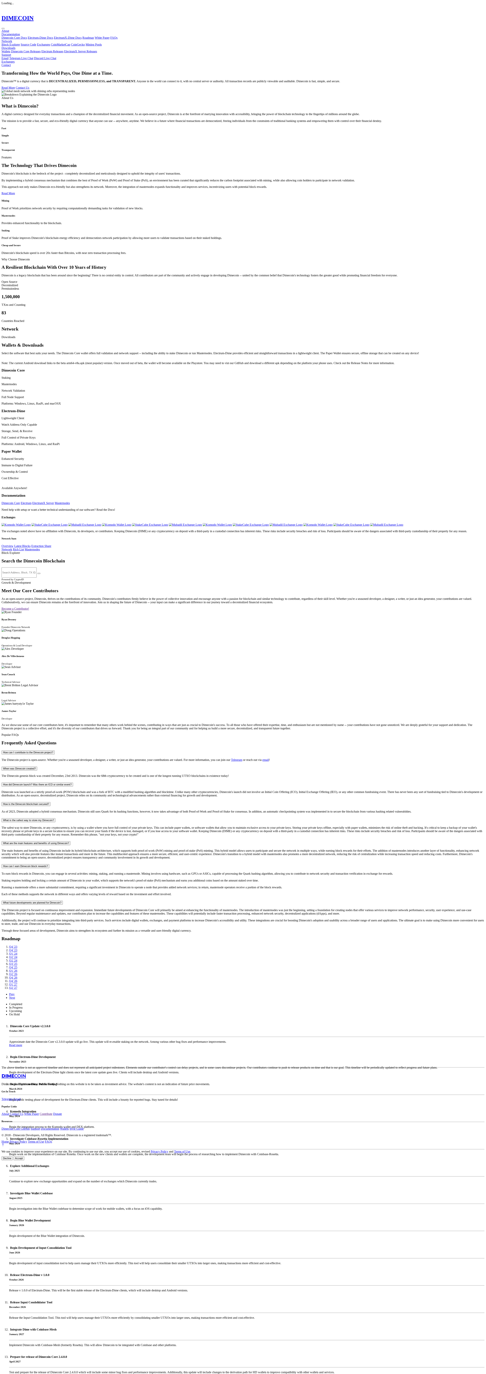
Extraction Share (41, 546)
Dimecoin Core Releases (26, 51)
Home (5, 1141)
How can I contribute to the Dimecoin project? (28, 752)
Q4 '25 (13, 967)
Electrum (26, 503)
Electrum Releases (52, 51)
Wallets (6, 51)
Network (7, 41)
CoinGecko (78, 44)
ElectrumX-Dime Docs (68, 37)
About (5, 30)
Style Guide (76, 1128)
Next (12, 997)
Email (5, 58)
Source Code (28, 44)
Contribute (46, 1113)
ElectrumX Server (43, 503)
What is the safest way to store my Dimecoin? (28, 820)
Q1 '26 (13, 970)
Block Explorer (11, 44)
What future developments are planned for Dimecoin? (32, 902)
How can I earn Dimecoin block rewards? (25, 866)
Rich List (18, 549)
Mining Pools (94, 44)
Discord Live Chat (45, 58)
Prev (12, 994)
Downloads (8, 48)
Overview (7, 546)
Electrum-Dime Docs (40, 37)
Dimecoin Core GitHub (16, 1128)
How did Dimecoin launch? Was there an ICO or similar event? (37, 784)
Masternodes (62, 503)
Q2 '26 (13, 974)
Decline (7, 1158)
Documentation (11, 34)
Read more (15, 1045)
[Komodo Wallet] (16, 524)
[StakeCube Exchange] (50, 524)
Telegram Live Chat (21, 58)
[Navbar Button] (3, 28)
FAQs (114, 37)
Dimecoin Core (11, 503)
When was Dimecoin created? (19, 768)
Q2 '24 (13, 957)
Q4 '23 (13, 946)
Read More (8, 87)
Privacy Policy (18, 1141)
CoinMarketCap (60, 44)
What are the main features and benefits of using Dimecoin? (36, 843)
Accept (19, 1158)
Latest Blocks (22, 546)
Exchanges (43, 44)
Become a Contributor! (15, 608)
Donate (57, 1113)
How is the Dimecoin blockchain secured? (26, 804)
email (265, 759)
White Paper (102, 37)
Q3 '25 (13, 963)
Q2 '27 (13, 987)
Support (6, 54)
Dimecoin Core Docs (14, 37)
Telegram (236, 759)
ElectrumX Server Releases (80, 51)
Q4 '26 (13, 977)
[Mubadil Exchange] (84, 524)
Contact (6, 65)
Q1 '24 (13, 953)
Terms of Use (36, 1141)
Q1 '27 (13, 984)
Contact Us (22, 87)
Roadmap (88, 37)
